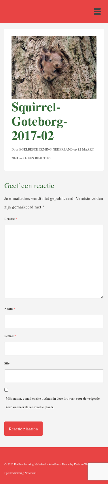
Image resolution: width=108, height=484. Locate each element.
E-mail (10, 336)
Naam (9, 309)
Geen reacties (37, 158)
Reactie (10, 218)
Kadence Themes (83, 464)
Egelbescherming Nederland (46, 149)
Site (7, 363)
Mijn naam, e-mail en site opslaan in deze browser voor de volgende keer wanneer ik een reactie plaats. (53, 402)
